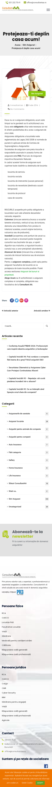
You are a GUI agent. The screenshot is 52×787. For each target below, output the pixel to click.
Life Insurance (28, 475)
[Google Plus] (21, 300)
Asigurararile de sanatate (28, 413)
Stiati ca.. (28, 491)
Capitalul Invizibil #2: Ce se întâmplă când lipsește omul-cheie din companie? (25, 390)
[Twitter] (17, 300)
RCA (4, 613)
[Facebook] (12, 300)
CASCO (5, 617)
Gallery (28, 460)
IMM (3, 697)
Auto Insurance (28, 444)
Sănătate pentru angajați (14, 702)
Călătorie (6, 645)
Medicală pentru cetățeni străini (17, 640)
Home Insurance (28, 468)
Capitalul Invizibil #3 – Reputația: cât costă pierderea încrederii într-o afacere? (26, 380)
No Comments (17, 109)
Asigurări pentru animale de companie (28, 429)
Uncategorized (28, 507)
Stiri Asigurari (29, 45)
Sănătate (6, 636)
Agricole (5, 720)
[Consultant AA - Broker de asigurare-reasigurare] (18, 9)
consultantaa (16, 105)
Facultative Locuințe (11, 627)
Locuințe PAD (8, 622)
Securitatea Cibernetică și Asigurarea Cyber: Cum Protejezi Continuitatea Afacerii (26, 369)
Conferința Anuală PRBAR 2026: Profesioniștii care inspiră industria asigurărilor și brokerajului (27, 347)
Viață (4, 631)
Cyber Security (9, 692)
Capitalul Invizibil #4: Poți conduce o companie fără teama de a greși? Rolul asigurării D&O (28, 358)
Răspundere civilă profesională (16, 654)
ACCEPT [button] (40, 783)
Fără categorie (28, 452)
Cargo (5, 683)
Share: (4, 300)
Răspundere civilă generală (14, 649)
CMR (4, 688)
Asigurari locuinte (28, 421)
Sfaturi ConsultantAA (28, 483)
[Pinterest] (26, 300)
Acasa (17, 45)
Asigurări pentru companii (28, 437)
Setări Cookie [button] (27, 783)
